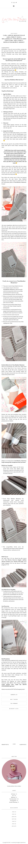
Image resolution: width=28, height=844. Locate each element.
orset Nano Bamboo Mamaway (19, 368)
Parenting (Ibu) (13, 800)
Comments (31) (14, 694)
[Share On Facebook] (13, 699)
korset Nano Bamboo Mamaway (11, 663)
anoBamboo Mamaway (20, 182)
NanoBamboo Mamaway (18, 282)
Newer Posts (5, 744)
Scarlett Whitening (13, 802)
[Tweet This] (11, 699)
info (13, 795)
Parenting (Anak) (13, 799)
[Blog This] (17, 699)
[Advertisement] (14, 727)
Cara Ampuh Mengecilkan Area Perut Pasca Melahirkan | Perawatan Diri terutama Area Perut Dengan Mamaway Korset (14, 39)
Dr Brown (13, 794)
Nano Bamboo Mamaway (14, 498)
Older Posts (23, 744)
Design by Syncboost (20, 842)
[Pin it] (15, 699)
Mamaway (15, 703)
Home (14, 744)
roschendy (13, 842)
